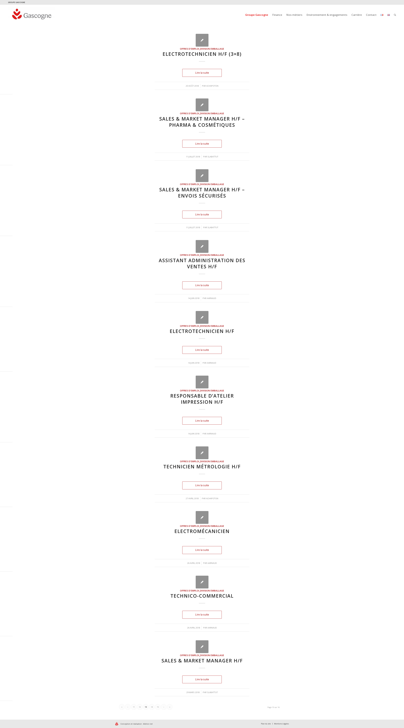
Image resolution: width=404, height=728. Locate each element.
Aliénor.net (148, 724)
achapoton (212, 85)
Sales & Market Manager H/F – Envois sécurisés (202, 192)
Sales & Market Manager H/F (202, 660)
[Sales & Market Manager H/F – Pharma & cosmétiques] (202, 104)
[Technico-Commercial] (202, 582)
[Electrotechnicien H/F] (202, 317)
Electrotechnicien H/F (202, 331)
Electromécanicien (202, 531)
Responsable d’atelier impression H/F (202, 399)
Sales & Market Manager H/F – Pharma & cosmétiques (202, 122)
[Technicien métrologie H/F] (202, 452)
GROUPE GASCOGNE (16, 2)
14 (152, 707)
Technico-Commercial (202, 596)
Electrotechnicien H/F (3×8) (202, 54)
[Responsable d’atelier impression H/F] (202, 382)
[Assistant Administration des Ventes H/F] (202, 246)
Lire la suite (202, 72)
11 (134, 707)
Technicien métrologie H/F (202, 466)
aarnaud (211, 298)
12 (140, 707)
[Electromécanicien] (202, 517)
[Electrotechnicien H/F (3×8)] (202, 40)
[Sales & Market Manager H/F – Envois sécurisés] (202, 175)
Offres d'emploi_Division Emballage (202, 48)
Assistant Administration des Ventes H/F (202, 263)
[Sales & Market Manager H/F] (202, 646)
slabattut (213, 156)
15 (158, 707)
